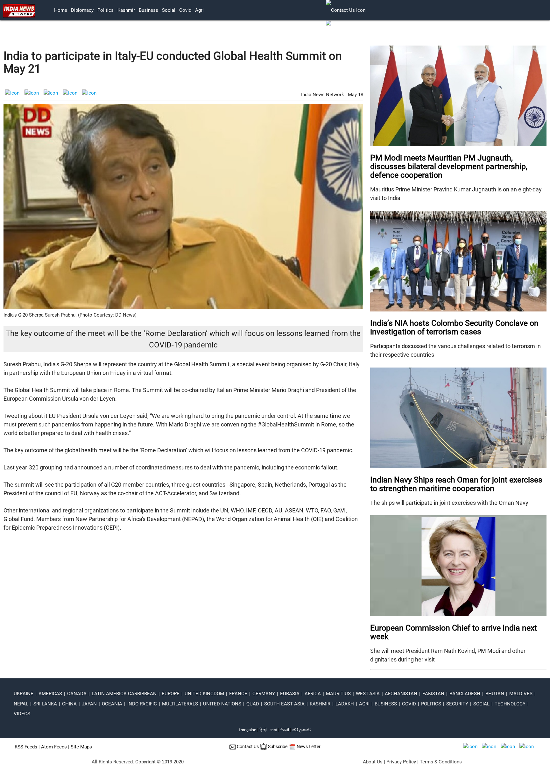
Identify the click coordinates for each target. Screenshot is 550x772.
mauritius (338, 694)
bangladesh (464, 694)
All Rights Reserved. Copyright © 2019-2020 (138, 762)
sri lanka (45, 704)
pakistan (433, 694)
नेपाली (284, 729)
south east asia (284, 704)
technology (510, 704)
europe (171, 694)
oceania (112, 704)
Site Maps (81, 747)
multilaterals (180, 704)
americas (50, 694)
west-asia (368, 694)
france (238, 694)
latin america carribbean (124, 694)
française (247, 729)
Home (60, 10)
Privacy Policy (401, 762)
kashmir (126, 10)
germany (263, 694)
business (148, 10)
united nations (222, 704)
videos (22, 714)
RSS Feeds (26, 747)
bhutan (494, 694)
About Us (373, 762)
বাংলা (274, 729)
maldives (520, 694)
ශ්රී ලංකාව (301, 729)
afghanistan (401, 694)
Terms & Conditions (441, 762)
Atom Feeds (54, 747)
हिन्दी (263, 729)
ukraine (23, 694)
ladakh (344, 704)
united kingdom (204, 694)
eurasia (290, 694)
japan (89, 704)
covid (185, 10)
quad (252, 704)
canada (77, 694)
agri (199, 10)
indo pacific (142, 704)
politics (105, 10)
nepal (21, 704)
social (168, 10)
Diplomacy (82, 10)
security (457, 704)
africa (313, 694)
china (69, 704)
